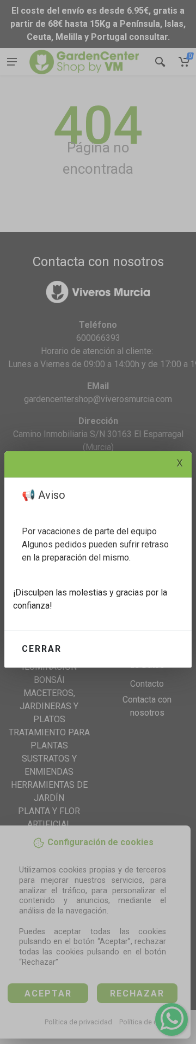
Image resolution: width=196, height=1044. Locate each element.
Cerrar (42, 649)
